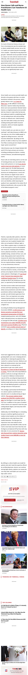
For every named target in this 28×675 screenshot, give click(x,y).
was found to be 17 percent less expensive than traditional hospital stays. (13, 276)
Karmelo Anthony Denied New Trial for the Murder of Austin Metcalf (14, 570)
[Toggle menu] (2, 2)
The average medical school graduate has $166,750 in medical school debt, (13, 398)
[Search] (25, 1)
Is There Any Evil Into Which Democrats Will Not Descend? (13, 620)
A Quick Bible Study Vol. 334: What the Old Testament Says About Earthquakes (13, 613)
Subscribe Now (20, 500)
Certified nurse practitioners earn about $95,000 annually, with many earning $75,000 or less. (14, 323)
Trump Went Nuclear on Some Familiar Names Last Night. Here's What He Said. (13, 548)
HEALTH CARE (3, 482)
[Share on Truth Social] (5, 477)
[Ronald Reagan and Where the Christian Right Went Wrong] (14, 653)
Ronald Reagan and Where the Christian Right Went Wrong (13, 663)
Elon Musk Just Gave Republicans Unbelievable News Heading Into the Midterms (12, 526)
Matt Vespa (4, 550)
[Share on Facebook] (7, 477)
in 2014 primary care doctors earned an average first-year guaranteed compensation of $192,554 (13, 312)
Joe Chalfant (4, 528)
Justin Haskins (4, 12)
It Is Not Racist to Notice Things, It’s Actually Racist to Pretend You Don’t (13, 606)
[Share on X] (2, 477)
